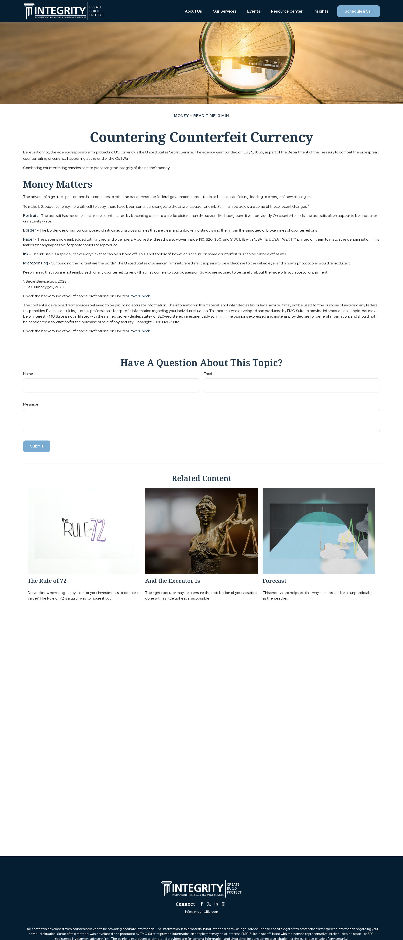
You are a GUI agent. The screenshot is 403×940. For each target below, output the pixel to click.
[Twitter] (209, 904)
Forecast (274, 580)
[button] (193, 11)
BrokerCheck (139, 296)
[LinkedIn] (216, 904)
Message (30, 404)
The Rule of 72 (47, 580)
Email (208, 373)
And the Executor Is (172, 580)
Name (28, 373)
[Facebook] (201, 904)
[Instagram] (223, 904)
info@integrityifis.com (201, 911)
